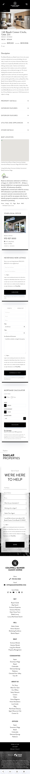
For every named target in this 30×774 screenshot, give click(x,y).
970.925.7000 (3, 4)
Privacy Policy (17, 286)
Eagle (14, 203)
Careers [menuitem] (15, 695)
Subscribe (15, 292)
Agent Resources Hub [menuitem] (15, 711)
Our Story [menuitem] (15, 685)
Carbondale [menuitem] (15, 666)
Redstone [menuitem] (15, 671)
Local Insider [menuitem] (14, 704)
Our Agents (12, 246)
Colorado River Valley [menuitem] (15, 673)
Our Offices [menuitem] (15, 690)
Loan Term (7, 394)
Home (2, 203)
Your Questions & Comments (10, 336)
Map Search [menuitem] (15, 605)
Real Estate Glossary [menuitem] (15, 709)
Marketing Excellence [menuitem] (15, 631)
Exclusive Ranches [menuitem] (15, 610)
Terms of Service (6, 379)
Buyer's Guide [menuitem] (15, 603)
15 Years (14, 397)
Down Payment (8, 409)
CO (11, 203)
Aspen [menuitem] (15, 659)
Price (5, 402)
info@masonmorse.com (16, 585)
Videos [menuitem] (15, 697)
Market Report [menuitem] (15, 633)
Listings (7, 203)
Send (15, 545)
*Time (5, 330)
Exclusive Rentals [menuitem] (15, 643)
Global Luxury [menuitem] (15, 614)
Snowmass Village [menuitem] (15, 662)
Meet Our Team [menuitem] (15, 688)
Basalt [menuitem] (15, 664)
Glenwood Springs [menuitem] (15, 669)
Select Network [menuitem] (15, 692)
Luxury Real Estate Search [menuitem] (15, 617)
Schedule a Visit (20, 308)
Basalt (18, 203)
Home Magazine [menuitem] (15, 699)
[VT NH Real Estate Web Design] (15, 755)
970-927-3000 (10, 238)
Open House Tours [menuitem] (15, 612)
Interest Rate (7, 415)
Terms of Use (15, 744)
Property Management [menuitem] (15, 650)
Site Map (15, 747)
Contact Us (6, 246)
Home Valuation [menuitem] (15, 629)
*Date (5, 324)
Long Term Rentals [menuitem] (15, 647)
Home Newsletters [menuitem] (15, 702)
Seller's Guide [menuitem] (15, 626)
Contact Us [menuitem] (15, 713)
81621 (22, 203)
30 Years (8, 397)
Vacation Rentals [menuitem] (15, 645)
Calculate (15, 425)
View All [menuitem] (15, 676)
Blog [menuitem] (15, 706)
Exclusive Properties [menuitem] (15, 607)
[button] (2, 19)
